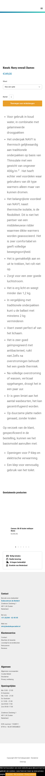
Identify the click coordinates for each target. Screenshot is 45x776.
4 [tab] (23, 548)
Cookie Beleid (6, 674)
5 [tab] (26, 548)
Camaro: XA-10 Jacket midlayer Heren (22, 529)
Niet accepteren (18, 774)
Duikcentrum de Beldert (10, 601)
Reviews (4, 648)
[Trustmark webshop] (21, 585)
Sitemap (23, 762)
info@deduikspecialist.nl (10, 626)
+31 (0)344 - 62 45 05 (9, 618)
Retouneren (5, 646)
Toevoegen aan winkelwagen (22, 103)
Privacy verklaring (7, 679)
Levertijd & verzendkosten (10, 643)
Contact (4, 637)
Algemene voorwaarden (9, 671)
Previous (11, 34)
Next (33, 34)
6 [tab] (29, 548)
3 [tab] (21, 548)
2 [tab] (18, 548)
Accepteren (9, 774)
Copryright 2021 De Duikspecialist (18, 758)
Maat (5, 81)
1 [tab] (16, 548)
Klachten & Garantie (8, 640)
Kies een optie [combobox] (10, 87)
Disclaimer (5, 677)
